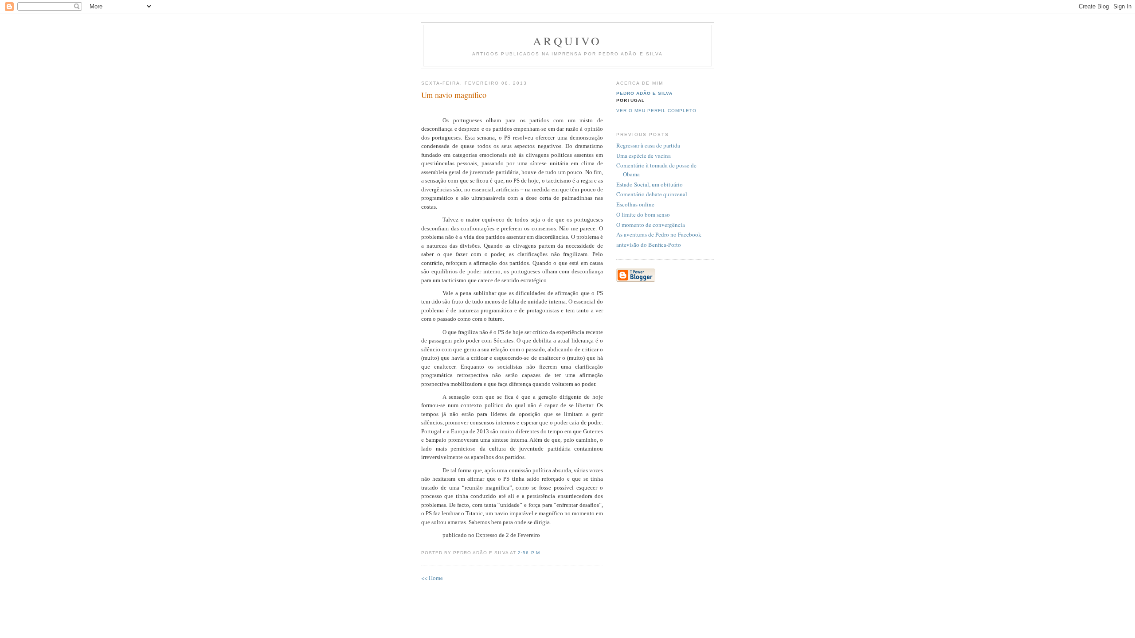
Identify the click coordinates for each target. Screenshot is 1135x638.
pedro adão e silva (644, 93)
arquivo (567, 40)
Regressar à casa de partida (648, 145)
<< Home (432, 578)
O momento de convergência (650, 225)
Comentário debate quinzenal (651, 194)
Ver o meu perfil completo (656, 110)
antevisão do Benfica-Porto (648, 245)
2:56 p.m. (529, 552)
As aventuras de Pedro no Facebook (658, 234)
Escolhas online (635, 204)
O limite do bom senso (643, 214)
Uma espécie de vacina (643, 156)
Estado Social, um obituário (649, 184)
